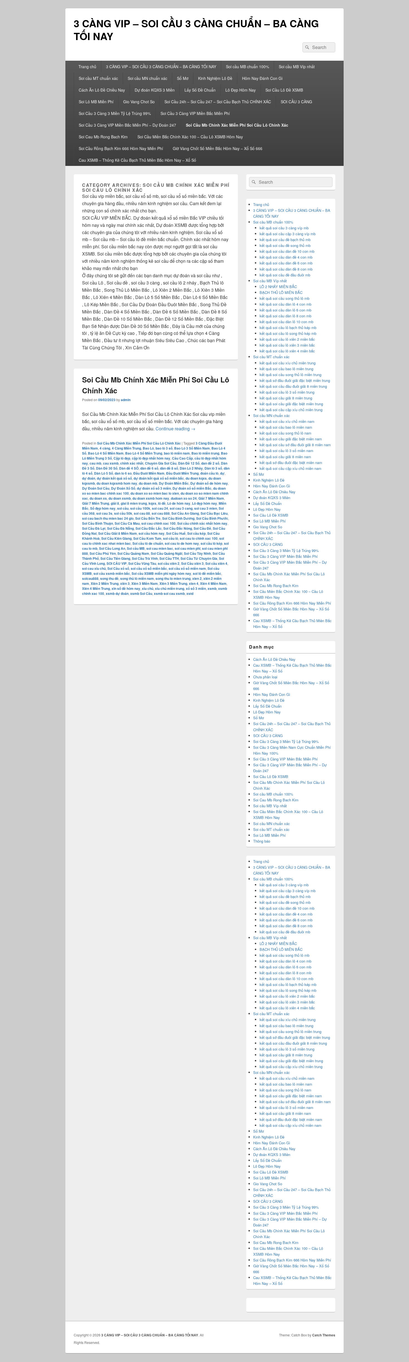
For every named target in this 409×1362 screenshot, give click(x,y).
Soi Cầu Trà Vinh (145, 558)
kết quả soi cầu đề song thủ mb (285, 245)
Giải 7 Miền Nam (211, 498)
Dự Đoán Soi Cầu (95, 488)
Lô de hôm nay (178, 503)
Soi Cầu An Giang (185, 513)
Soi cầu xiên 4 (216, 563)
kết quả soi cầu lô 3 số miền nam (286, 450)
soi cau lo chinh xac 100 (199, 538)
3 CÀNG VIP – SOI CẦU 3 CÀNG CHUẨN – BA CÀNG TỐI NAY (196, 29)
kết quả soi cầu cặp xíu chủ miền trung (291, 409)
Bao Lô (148, 448)
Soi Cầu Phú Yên (103, 553)
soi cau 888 (161, 513)
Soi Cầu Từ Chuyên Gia (199, 558)
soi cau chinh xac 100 (158, 523)
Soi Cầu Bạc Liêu (214, 513)
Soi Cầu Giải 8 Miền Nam (117, 533)
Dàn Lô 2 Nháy (191, 468)
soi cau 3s (104, 513)
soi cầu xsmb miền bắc (111, 573)
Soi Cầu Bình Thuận (97, 523)
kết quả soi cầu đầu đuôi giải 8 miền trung (293, 386)
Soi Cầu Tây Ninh (197, 553)
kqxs (152, 503)
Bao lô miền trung (205, 453)
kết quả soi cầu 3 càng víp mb (284, 227)
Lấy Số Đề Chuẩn (200, 90)
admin (125, 399)
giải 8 (115, 503)
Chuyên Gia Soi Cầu (160, 463)
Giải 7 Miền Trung (95, 503)
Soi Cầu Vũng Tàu (142, 563)
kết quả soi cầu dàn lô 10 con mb (286, 321)
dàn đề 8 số (169, 468)
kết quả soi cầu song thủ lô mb (284, 298)
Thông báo (261, 841)
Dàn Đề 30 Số (106, 468)
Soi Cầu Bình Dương (178, 518)
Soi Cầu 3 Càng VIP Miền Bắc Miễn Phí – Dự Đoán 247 (127, 125)
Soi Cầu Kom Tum (147, 538)
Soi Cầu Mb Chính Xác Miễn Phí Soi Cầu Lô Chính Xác (237, 125)
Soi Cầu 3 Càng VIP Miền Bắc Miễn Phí (195, 113)
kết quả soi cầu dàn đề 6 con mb (286, 263)
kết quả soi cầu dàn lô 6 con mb (285, 310)
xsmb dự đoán (117, 593)
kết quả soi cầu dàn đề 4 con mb (286, 257)
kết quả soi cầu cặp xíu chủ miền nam (290, 468)
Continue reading (175, 428)
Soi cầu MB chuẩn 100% (247, 66)
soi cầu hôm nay (151, 533)
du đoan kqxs (196, 478)
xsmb (212, 588)
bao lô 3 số (164, 448)
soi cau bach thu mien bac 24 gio (108, 518)
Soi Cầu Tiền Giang (115, 558)
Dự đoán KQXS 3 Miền (155, 90)
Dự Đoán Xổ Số (123, 488)
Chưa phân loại (265, 676)
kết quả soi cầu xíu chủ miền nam (287, 421)
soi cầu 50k (123, 513)
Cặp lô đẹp (122, 458)
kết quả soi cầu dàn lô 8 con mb (285, 315)
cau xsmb (111, 463)
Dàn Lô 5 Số (103, 473)
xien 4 (193, 583)
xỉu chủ (147, 588)
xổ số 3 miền (196, 588)
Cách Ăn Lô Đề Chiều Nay (102, 90)
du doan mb (148, 483)
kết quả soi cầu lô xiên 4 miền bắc (287, 351)
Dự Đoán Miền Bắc (174, 483)
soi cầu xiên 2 (168, 563)
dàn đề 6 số (149, 468)
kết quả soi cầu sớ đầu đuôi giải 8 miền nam (295, 444)
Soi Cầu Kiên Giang (116, 538)
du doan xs (98, 498)
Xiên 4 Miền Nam (213, 583)
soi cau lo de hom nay (182, 543)
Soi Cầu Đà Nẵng (120, 528)
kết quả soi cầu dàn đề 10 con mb (287, 251)
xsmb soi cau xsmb (169, 593)
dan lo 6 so (123, 473)
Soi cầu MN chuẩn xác (147, 78)
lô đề (162, 503)
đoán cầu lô (209, 473)
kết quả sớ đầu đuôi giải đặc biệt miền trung (295, 380)
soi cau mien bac (159, 548)
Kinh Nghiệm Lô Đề (215, 78)
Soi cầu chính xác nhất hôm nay (202, 523)
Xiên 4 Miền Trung (96, 588)
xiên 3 (125, 583)
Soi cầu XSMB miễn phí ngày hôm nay (161, 573)
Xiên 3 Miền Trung (173, 583)
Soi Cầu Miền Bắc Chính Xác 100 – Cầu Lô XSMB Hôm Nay (190, 136)
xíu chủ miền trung (169, 588)
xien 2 (197, 578)
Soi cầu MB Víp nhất (297, 66)
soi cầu (123, 508)
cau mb (95, 463)
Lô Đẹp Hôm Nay (240, 90)
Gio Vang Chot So (139, 101)
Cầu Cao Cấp (182, 458)
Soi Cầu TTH (169, 558)
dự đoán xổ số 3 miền (154, 488)
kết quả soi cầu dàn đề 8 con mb (286, 269)
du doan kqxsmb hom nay (117, 483)
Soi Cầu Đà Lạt (93, 528)
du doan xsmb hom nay (150, 498)
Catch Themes (323, 1335)
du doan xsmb (120, 498)
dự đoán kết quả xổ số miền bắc (159, 478)
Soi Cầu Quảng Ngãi (166, 553)
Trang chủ (87, 66)
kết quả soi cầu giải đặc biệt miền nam (291, 438)
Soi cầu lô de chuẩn (147, 543)
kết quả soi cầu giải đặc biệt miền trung (291, 403)
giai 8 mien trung (134, 503)
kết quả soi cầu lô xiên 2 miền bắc (287, 339)
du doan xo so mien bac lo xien (154, 493)
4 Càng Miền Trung (126, 448)
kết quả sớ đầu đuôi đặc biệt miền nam (291, 462)
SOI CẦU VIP (117, 563)
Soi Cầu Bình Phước (212, 518)
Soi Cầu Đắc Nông (177, 528)
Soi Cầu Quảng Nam (133, 553)
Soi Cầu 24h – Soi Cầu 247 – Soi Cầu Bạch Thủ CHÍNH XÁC (217, 101)
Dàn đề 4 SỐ (129, 468)
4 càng (105, 448)
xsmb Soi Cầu (141, 593)
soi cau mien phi (187, 548)
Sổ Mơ (182, 78)
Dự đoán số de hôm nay (209, 483)
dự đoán (88, 478)
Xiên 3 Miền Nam (144, 583)
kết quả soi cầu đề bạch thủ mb (285, 239)
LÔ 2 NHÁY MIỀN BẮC (278, 286)
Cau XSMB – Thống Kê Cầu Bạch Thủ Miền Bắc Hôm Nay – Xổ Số (137, 160)
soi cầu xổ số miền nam (187, 568)
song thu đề (109, 578)
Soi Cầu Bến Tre (148, 518)
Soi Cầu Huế (176, 533)
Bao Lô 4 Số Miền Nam (106, 453)
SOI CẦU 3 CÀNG (296, 101)
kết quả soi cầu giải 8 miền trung (286, 398)
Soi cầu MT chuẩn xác (98, 78)
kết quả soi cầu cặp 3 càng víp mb (288, 233)
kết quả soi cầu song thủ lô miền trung (290, 374)
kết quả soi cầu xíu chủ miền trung (288, 362)
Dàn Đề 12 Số (188, 463)
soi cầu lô (170, 538)
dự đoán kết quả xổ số (114, 478)
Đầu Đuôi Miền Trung (182, 473)
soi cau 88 (142, 513)
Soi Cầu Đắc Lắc (148, 528)
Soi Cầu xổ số (118, 568)
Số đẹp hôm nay (102, 508)
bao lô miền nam (177, 453)
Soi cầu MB (136, 548)
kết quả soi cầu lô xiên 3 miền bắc (287, 345)
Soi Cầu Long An (112, 548)
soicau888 (90, 578)
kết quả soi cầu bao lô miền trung (286, 368)
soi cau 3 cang (181, 508)
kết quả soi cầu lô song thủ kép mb (288, 333)
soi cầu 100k (140, 508)
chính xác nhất (131, 463)
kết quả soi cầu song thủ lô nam (285, 433)
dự (222, 473)
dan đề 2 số (210, 463)
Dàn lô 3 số (213, 468)
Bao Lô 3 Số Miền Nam (192, 448)
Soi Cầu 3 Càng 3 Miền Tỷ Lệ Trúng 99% (115, 113)
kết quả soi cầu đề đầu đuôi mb (285, 275)
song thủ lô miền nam (137, 578)
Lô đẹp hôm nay (204, 503)
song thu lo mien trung (173, 578)
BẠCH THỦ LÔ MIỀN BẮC (281, 292)
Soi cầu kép (196, 533)
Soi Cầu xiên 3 (192, 563)
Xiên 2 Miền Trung (105, 583)
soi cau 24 (160, 508)
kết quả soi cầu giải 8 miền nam (285, 456)
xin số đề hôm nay (126, 588)
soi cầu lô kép (211, 543)
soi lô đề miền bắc (207, 573)
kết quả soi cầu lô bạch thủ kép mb (288, 327)
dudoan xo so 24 (184, 498)
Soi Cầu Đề (202, 528)
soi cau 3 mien (205, 508)
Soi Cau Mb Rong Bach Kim (103, 136)
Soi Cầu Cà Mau (127, 523)
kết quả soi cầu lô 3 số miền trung (287, 392)
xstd (189, 593)
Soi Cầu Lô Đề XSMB (284, 90)
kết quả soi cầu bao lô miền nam (286, 427)
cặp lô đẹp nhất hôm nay (151, 458)
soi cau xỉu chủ (94, 568)
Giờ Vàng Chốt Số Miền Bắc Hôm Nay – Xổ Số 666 (217, 148)
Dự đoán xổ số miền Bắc (192, 488)
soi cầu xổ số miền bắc (149, 568)
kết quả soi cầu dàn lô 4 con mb (285, 304)
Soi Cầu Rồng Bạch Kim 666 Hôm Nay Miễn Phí (121, 148)
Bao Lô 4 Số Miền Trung (143, 453)
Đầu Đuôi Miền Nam (148, 473)
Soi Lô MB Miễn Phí (96, 101)
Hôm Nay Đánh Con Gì (262, 78)
